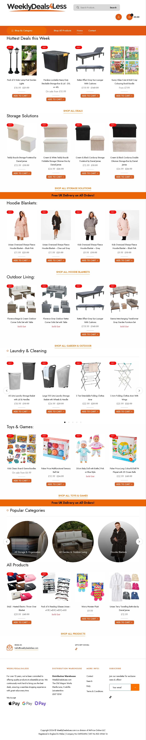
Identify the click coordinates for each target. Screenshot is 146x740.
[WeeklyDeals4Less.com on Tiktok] (111, 697)
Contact (90, 676)
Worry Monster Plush (90, 606)
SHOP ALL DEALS (73, 111)
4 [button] (76, 422)
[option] (22, 388)
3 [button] (72, 422)
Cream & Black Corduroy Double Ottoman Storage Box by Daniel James (124, 161)
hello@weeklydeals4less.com (26, 648)
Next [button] (139, 390)
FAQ (88, 686)
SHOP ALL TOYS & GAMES (73, 495)
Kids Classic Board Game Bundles (22, 468)
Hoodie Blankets (119, 552)
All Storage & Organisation (27, 552)
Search (113, 7)
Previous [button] (6, 390)
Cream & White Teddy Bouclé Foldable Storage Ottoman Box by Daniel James (56, 161)
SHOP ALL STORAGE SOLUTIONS (73, 188)
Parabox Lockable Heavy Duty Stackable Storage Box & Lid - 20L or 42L (56, 84)
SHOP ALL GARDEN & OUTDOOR (73, 346)
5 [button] (80, 422)
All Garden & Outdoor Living (73, 552)
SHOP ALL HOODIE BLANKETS (73, 272)
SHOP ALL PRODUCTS (73, 633)
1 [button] (64, 422)
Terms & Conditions (95, 691)
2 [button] (68, 422)
